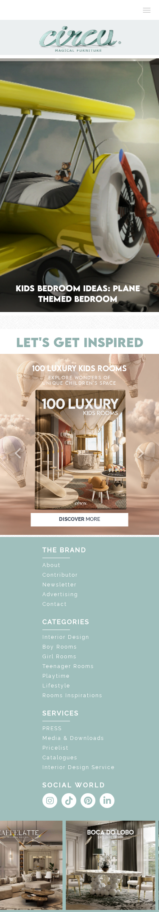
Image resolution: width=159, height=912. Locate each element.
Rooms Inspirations (72, 695)
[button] (18, 453)
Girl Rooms (59, 657)
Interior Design (65, 637)
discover (79, 519)
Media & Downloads (73, 738)
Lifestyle (56, 686)
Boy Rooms (59, 647)
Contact (54, 604)
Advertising (60, 594)
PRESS (52, 728)
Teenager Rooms (68, 666)
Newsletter (59, 585)
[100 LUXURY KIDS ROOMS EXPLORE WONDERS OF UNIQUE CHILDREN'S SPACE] (79, 444)
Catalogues (60, 758)
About (51, 565)
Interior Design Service (78, 767)
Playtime (56, 676)
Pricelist (55, 748)
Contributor (60, 575)
